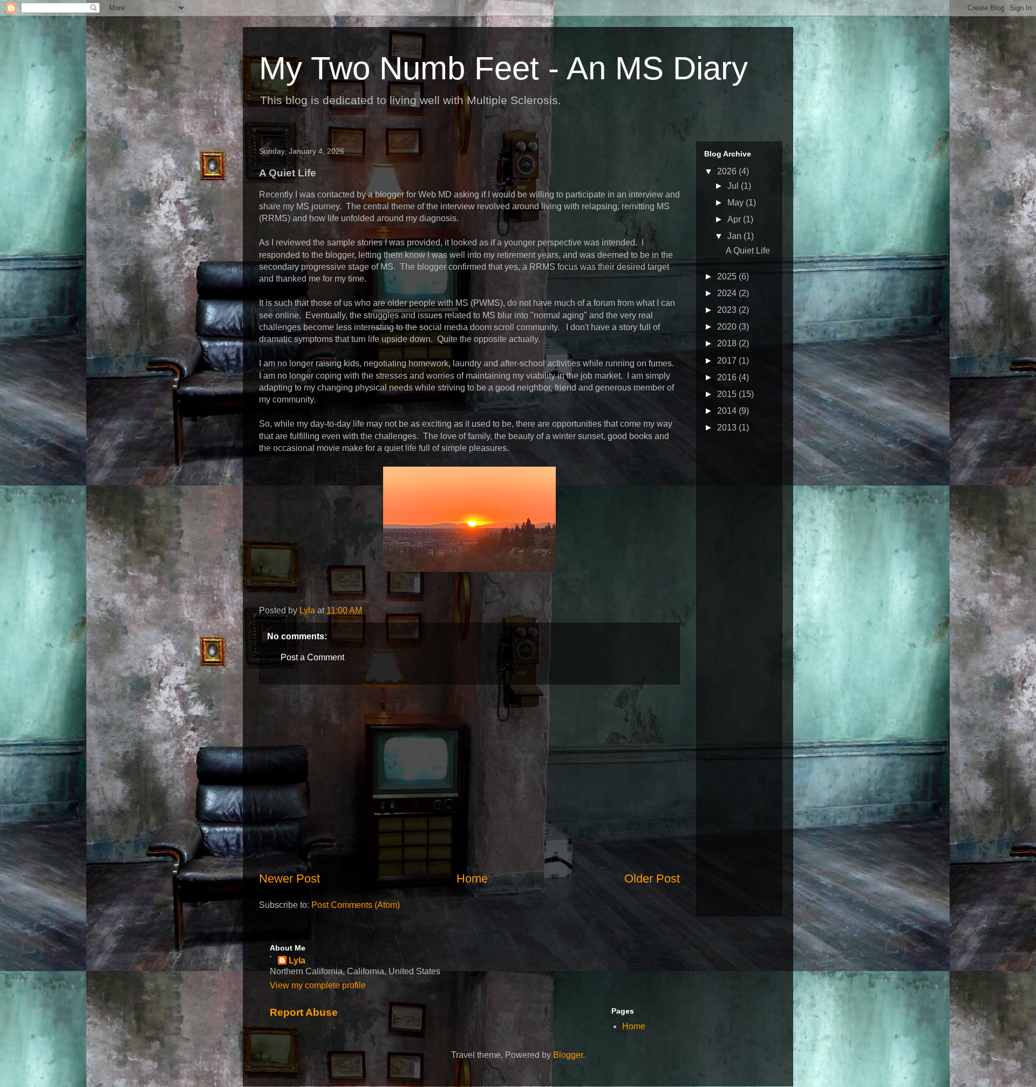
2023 (728, 310)
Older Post (652, 878)
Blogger (568, 1054)
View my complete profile (318, 985)
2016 (728, 377)
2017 (728, 360)
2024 (728, 293)
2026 (728, 171)
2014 (728, 410)
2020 (728, 326)
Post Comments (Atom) (355, 905)
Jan (735, 236)
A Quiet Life (748, 250)
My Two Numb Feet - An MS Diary (503, 68)
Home (472, 878)
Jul (734, 185)
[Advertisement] (469, 777)
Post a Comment (312, 657)
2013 (728, 427)
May (736, 202)
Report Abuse (304, 1012)
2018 (728, 343)
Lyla (297, 960)
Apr (735, 219)
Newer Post (289, 878)
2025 (728, 276)
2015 (728, 394)
